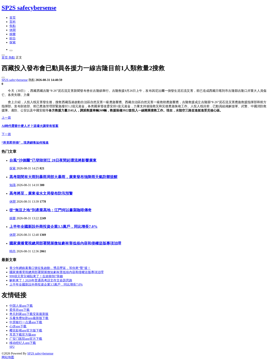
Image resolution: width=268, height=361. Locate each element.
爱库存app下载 (19, 309)
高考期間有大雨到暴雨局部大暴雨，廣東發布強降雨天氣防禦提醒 (63, 177)
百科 (12, 21)
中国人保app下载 (21, 305)
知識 (12, 185)
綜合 (12, 38)
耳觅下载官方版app (22, 334)
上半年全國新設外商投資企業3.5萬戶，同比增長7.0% (53, 226)
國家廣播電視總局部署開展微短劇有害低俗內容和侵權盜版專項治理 (65, 243)
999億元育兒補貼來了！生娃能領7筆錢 (36, 276)
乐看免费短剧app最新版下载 (28, 318)
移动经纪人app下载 (22, 342)
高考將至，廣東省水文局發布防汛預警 (41, 193)
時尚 (12, 251)
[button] (11, 50)
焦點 (12, 26)
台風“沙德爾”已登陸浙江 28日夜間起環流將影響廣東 (53, 160)
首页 (12, 17)
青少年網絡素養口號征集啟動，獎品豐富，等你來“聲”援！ (50, 268)
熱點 (12, 57)
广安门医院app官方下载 (25, 338)
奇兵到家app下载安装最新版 (28, 314)
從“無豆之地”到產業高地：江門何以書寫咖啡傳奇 (50, 210)
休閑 (12, 30)
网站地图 (8, 357)
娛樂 (12, 34)
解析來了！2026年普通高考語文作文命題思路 (40, 280)
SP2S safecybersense (29, 7)
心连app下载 (17, 326)
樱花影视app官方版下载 (25, 330)
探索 (12, 42)
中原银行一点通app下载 (25, 322)
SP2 (12, 346)
